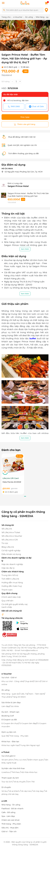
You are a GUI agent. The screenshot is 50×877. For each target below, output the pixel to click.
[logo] (25, 3)
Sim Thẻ (30, 782)
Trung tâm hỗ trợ (10, 575)
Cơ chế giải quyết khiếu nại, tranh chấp (15, 605)
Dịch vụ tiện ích (9, 732)
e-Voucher (7, 674)
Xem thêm (25, 249)
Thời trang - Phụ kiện (19, 736)
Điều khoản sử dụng (11, 554)
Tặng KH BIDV (19, 697)
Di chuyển (6, 787)
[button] (10, 45)
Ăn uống (5, 690)
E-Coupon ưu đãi (9, 719)
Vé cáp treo (26, 791)
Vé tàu (5, 791)
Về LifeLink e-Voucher (12, 536)
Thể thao (16, 772)
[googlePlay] (23, 623)
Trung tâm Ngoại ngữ (30, 745)
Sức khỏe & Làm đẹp (11, 702)
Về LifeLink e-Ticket (11, 532)
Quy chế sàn (7, 600)
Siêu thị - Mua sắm (10, 828)
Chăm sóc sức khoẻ (10, 820)
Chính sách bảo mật (11, 597)
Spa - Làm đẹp (8, 816)
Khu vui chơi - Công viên (12, 681)
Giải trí (37, 681)
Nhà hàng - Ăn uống (11, 805)
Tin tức (5, 543)
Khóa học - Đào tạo (10, 741)
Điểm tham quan (36, 760)
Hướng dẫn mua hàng (12, 582)
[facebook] (3, 614)
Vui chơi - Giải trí (9, 677)
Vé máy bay (38, 791)
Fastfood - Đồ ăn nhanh (12, 808)
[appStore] (23, 629)
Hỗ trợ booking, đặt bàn (18, 100)
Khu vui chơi (21, 760)
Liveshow (6, 772)
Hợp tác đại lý (8, 568)
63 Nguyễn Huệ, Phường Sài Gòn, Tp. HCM (23, 172)
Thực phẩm (7, 697)
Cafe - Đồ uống (8, 812)
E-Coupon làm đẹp (28, 723)
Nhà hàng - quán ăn (10, 694)
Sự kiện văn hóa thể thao (13, 768)
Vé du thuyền (20, 782)
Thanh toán (7, 590)
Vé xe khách (14, 791)
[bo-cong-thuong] (9, 634)
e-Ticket (5, 752)
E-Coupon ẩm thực (10, 723)
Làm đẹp (5, 706)
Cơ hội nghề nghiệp (11, 550)
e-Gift (4, 801)
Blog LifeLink (8, 547)
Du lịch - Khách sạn (10, 712)
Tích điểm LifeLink (10, 579)
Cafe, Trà (24, 694)
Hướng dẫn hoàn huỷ (12, 586)
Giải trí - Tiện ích (9, 831)
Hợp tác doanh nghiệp (12, 564)
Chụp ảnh (29, 681)
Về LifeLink (7, 528)
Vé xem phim (8, 760)
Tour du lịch (7, 782)
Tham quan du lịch (10, 778)
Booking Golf (8, 716)
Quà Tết (5, 736)
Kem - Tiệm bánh (36, 694)
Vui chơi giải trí (8, 756)
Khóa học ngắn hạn (10, 745)
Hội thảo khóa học (29, 772)
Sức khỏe (15, 706)
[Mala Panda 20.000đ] (13, 464)
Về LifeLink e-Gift (10, 539)
